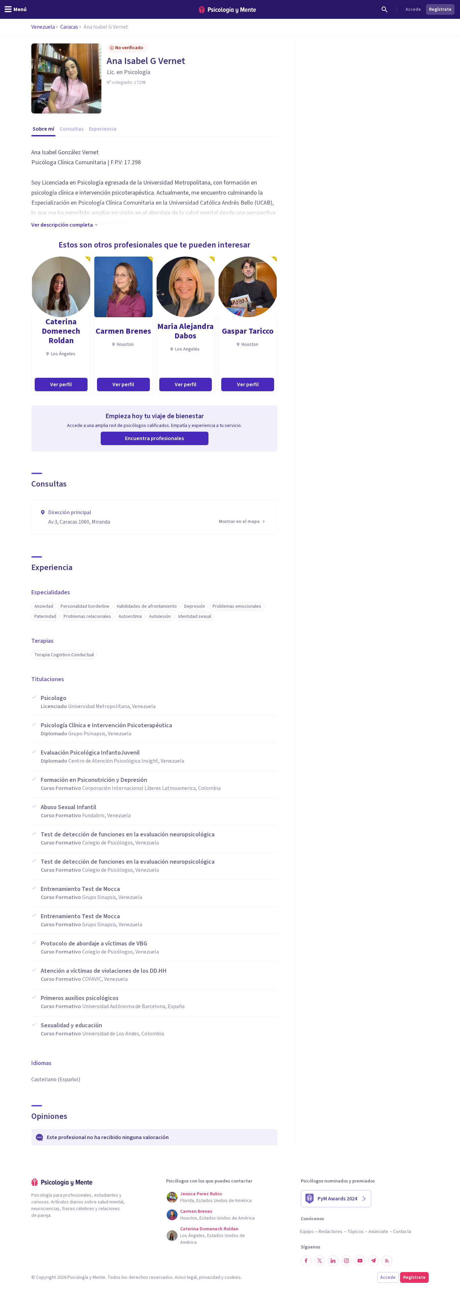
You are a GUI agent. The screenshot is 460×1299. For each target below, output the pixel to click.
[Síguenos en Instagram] (346, 1260)
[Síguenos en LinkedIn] (333, 1260)
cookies (233, 1277)
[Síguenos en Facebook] (306, 1260)
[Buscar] (384, 9)
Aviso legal (186, 1277)
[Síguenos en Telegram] (373, 1260)
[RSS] (387, 1260)
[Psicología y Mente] (227, 9)
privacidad (209, 1277)
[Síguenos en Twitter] (319, 1260)
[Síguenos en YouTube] (360, 1260)
